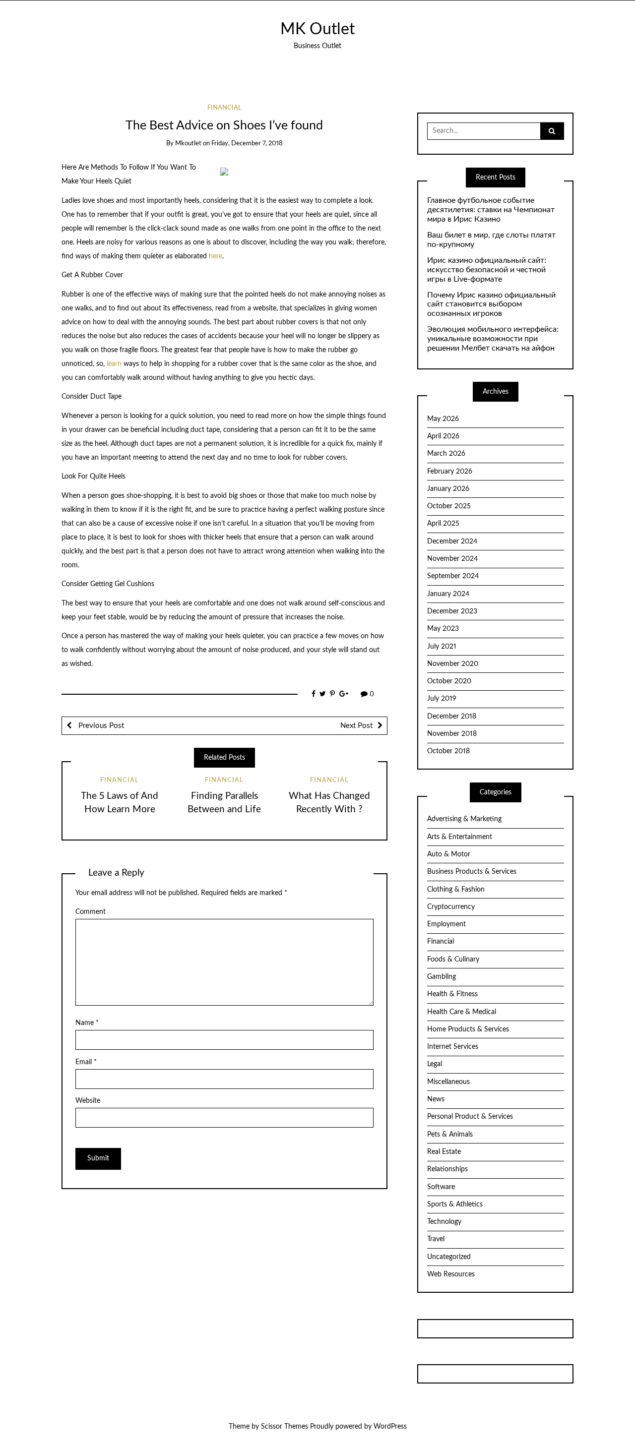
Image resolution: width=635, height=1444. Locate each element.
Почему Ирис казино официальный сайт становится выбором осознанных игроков (491, 304)
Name (87, 1023)
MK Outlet (317, 29)
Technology (444, 1221)
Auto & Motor (448, 854)
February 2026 (449, 471)
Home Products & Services (468, 1029)
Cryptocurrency (451, 906)
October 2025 (449, 506)
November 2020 (452, 664)
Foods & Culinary (453, 959)
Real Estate (444, 1151)
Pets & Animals (450, 1134)
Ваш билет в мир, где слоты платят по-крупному (491, 239)
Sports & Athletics (455, 1204)
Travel (435, 1239)
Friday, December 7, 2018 (247, 143)
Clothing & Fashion (456, 889)
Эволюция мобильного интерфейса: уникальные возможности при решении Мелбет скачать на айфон (493, 338)
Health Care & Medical (461, 1012)
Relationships (447, 1169)
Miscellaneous (448, 1082)
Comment (90, 911)
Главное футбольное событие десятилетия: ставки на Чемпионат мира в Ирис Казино (491, 209)
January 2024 (448, 594)
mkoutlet (188, 143)
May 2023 (443, 628)
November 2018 (452, 733)
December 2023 (452, 611)
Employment (446, 924)
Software (441, 1187)
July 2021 (441, 646)
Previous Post (100, 725)
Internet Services (452, 1046)
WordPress (390, 1426)
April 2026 (443, 436)
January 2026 (448, 488)
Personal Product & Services (470, 1116)
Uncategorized (449, 1257)
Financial (224, 108)
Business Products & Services (471, 871)
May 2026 (443, 419)
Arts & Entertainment (459, 837)
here (215, 256)
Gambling (441, 976)
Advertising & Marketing (464, 819)
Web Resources (451, 1274)
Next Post (356, 725)
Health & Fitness (452, 994)
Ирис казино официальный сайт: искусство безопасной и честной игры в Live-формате (486, 269)
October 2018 (448, 751)
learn (114, 364)
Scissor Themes (284, 1426)
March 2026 (446, 453)
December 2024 (452, 541)
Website (87, 1100)
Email (86, 1062)
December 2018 (451, 716)
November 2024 (452, 558)
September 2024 (453, 576)
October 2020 (449, 681)
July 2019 (441, 698)
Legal (434, 1064)
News (435, 1099)
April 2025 (443, 523)
